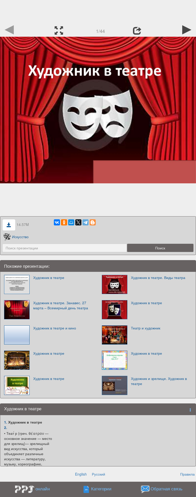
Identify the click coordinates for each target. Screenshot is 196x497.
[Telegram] (85, 222)
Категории (101, 489)
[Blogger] (93, 222)
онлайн (42, 489)
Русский (98, 474)
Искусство (20, 236)
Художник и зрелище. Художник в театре (159, 381)
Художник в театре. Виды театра (158, 277)
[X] (78, 222)
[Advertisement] (98, 11)
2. (5, 427)
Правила (187, 474)
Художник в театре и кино (54, 327)
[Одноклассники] (64, 222)
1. (5, 422)
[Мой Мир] (71, 222)
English (81, 474)
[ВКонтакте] (57, 222)
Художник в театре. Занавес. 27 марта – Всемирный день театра (60, 305)
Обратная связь (166, 489)
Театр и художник (145, 327)
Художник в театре (48, 277)
